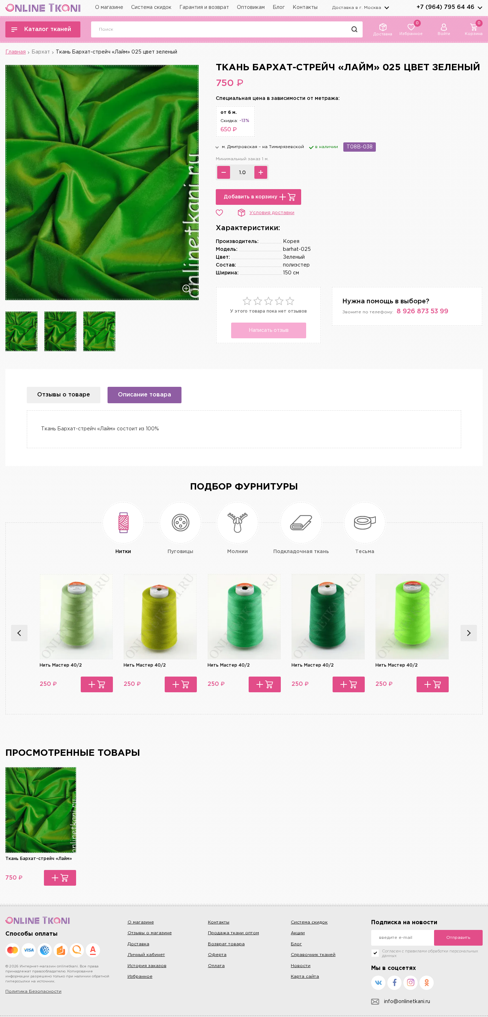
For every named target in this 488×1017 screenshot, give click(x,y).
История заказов (147, 966)
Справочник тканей (313, 955)
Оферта (217, 955)
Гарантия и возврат (204, 7)
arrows (480, 7)
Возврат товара (226, 944)
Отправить (458, 938)
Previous (19, 633)
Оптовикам (251, 7)
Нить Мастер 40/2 (61, 665)
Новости (300, 966)
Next (468, 633)
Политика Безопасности (33, 991)
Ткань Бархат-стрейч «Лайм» (38, 859)
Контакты (305, 7)
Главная (15, 52)
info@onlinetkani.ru (407, 1002)
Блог (279, 7)
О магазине (109, 7)
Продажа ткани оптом (233, 933)
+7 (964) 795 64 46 (445, 7)
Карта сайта (305, 976)
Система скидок (151, 7)
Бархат (40, 52)
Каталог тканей (47, 29)
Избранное (140, 976)
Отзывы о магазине (150, 933)
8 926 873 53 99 (422, 311)
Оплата (216, 966)
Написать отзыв (269, 330)
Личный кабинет (146, 955)
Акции (298, 933)
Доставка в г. (356, 8)
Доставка (138, 944)
